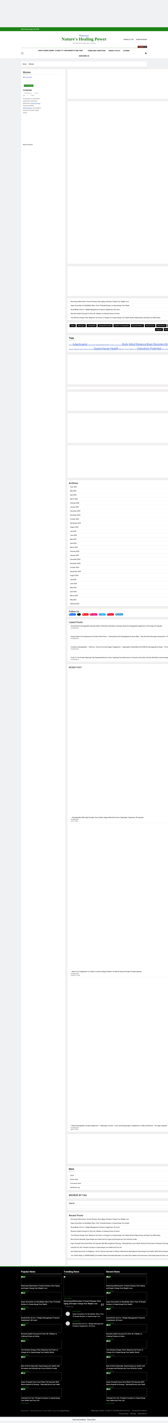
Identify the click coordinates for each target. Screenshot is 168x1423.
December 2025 (75, 511)
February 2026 (74, 503)
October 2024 (74, 567)
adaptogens (29, 85)
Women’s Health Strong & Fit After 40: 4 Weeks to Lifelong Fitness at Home (95, 313)
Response (159, 329)
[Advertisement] (84, 13)
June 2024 (73, 583)
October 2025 (74, 519)
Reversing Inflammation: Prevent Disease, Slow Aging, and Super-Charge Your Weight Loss (100, 301)
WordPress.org (75, 1187)
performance (27, 108)
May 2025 (73, 539)
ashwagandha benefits (105, 325)
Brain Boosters (150, 325)
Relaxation (71, 349)
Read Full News (28, 144)
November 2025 (75, 515)
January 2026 (74, 507)
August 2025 (74, 527)
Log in (72, 1175)
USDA (163, 349)
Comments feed (75, 1183)
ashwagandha (91, 325)
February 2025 (74, 551)
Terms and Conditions (97, 51)
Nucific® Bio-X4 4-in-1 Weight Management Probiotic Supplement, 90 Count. (95, 309)
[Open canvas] (22, 53)
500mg (73, 325)
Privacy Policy (114, 51)
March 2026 (74, 499)
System (127, 349)
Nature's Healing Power (84, 39)
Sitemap (126, 51)
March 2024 (74, 596)
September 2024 (75, 571)
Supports (122, 349)
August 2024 (74, 575)
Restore (81, 349)
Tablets (131, 349)
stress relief (90, 349)
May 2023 (73, 600)
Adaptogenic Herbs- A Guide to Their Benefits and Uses (60, 50)
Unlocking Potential (149, 348)
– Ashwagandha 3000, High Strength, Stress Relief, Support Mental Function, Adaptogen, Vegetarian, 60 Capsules (107, 817)
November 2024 (75, 563)
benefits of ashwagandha (122, 325)
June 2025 (73, 535)
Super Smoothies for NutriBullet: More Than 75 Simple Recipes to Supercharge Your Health (100, 305)
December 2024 (75, 559)
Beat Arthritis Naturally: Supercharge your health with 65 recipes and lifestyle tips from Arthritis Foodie (104, 1239)
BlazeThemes (65, 1411)
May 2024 (73, 587)
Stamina (85, 349)
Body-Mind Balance (137, 325)
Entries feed (74, 1179)
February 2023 (74, 604)
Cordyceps (27, 90)
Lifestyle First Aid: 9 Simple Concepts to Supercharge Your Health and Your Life (96, 1247)
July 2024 (73, 579)
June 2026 (73, 487)
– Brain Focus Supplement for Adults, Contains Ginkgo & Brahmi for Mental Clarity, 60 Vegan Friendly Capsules (106, 971)
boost (33, 103)
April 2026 (73, 495)
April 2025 (73, 543)
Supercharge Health (106, 348)
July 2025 (73, 531)
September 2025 (75, 523)
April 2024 (73, 592)
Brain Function (161, 325)
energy (37, 103)
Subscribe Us (84, 56)
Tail (136, 349)
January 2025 (74, 555)
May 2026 (73, 491)
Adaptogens (81, 325)
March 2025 (74, 547)
